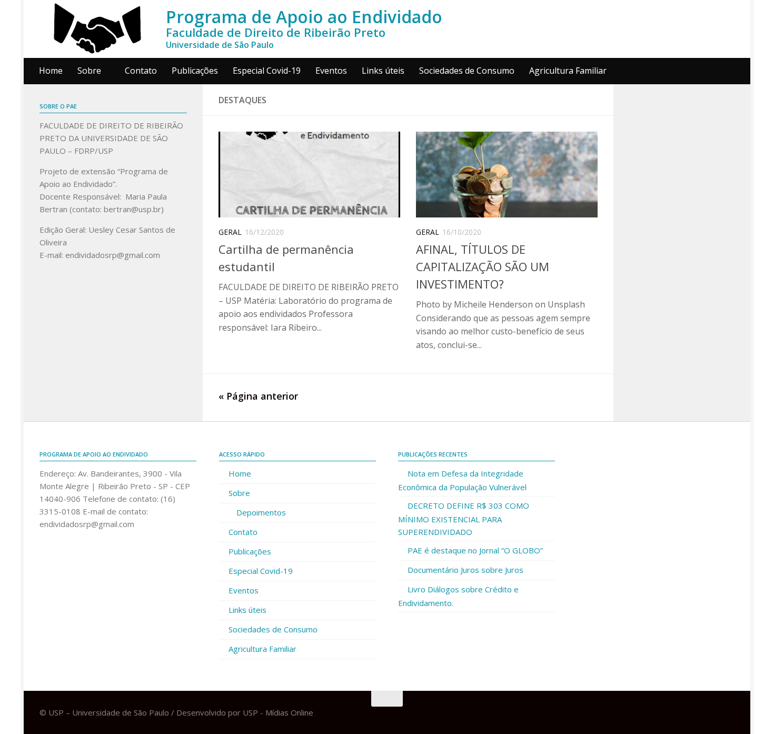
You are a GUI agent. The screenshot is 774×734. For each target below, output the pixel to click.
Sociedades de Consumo (466, 70)
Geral (230, 232)
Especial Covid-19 (267, 70)
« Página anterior (258, 396)
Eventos (331, 70)
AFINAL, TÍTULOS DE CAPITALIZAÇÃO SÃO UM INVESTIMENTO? (482, 266)
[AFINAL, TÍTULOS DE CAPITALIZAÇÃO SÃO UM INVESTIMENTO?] (507, 174)
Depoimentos (261, 512)
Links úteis (383, 70)
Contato (141, 70)
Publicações (195, 70)
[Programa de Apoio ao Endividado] (97, 29)
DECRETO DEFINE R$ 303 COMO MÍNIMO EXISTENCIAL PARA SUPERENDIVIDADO (463, 518)
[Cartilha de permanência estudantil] (309, 174)
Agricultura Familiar (568, 70)
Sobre (89, 70)
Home (51, 70)
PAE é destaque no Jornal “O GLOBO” (475, 550)
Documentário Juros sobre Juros (465, 569)
